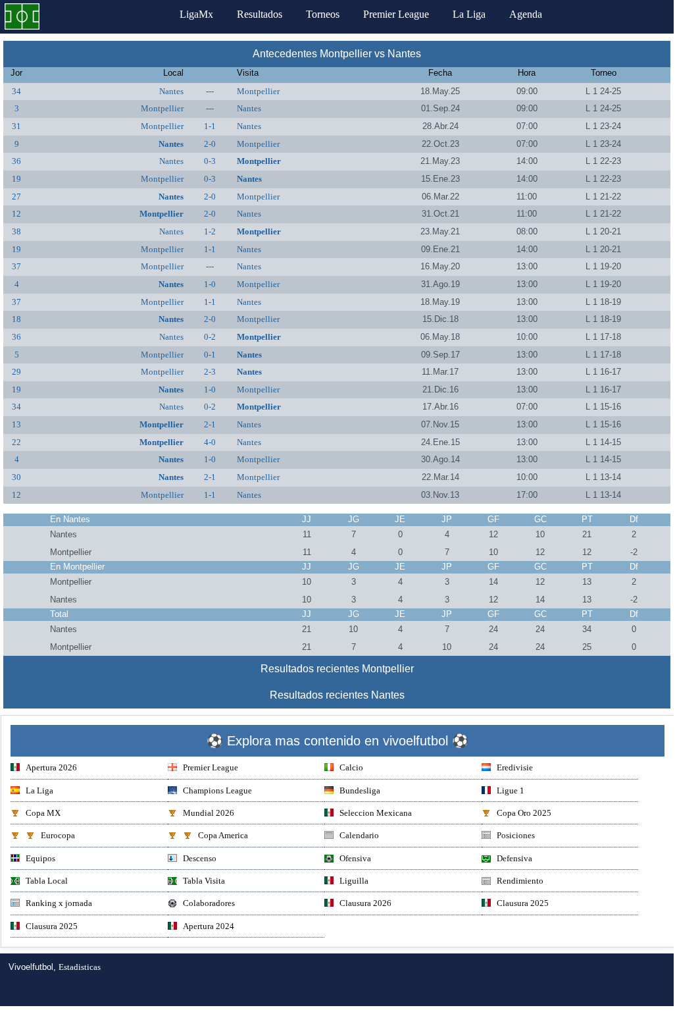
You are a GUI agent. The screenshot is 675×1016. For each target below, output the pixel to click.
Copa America (223, 835)
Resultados (259, 14)
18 (16, 319)
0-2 (210, 337)
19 (16, 179)
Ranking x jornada (59, 903)
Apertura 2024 (208, 926)
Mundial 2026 (208, 813)
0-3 (210, 161)
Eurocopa (58, 835)
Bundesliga (359, 790)
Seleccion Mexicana (375, 813)
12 (16, 214)
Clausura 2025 (523, 903)
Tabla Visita (204, 881)
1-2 (210, 231)
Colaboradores (209, 903)
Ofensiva (355, 858)
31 (16, 126)
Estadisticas (80, 967)
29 (16, 372)
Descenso (199, 858)
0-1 (210, 355)
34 (16, 91)
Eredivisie (515, 767)
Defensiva (514, 858)
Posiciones (516, 835)
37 (16, 266)
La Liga (469, 14)
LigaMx (196, 14)
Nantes (171, 91)
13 (16, 424)
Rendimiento (520, 881)
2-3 (210, 372)
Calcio (351, 767)
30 (16, 477)
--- (210, 91)
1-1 (210, 126)
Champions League (217, 790)
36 (16, 161)
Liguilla (353, 881)
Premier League (396, 14)
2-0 (210, 144)
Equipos (40, 858)
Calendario (359, 835)
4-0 (210, 442)
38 (16, 231)
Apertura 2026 (51, 767)
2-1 (210, 424)
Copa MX (43, 813)
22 (16, 442)
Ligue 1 (510, 790)
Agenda (525, 14)
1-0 (210, 284)
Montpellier (258, 91)
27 (16, 196)
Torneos (322, 14)
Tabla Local (47, 881)
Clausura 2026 (365, 903)
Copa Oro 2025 (524, 813)
